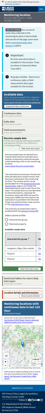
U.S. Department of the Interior (16, 404)
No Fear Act (7, 410)
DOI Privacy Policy (10, 393)
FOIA (16, 410)
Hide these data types (30, 148)
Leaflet (12, 368)
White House (29, 407)
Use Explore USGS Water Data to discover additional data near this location (21, 321)
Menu (42, 9)
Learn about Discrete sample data (19, 166)
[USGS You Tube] (38, 400)
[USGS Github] (32, 400)
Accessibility (31, 393)
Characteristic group (18, 219)
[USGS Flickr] (35, 400)
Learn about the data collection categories (22, 102)
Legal (22, 393)
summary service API (29, 211)
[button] (22, 344)
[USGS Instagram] (41, 400)
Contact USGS (17, 396)
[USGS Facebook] (29, 400)
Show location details (30, 296)
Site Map (6, 396)
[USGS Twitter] (26, 400)
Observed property (17, 224)
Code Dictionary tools (20, 204)
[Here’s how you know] (22, 3)
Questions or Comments (22, 388)
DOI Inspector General (12, 407)
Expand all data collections (17, 106)
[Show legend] (40, 359)
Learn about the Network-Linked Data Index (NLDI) (21, 376)
